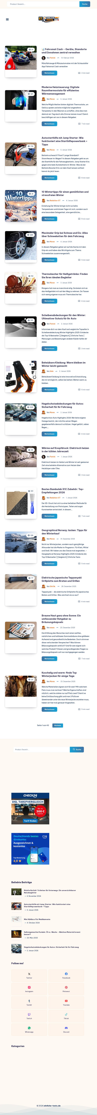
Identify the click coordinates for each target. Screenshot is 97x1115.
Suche (84, 4)
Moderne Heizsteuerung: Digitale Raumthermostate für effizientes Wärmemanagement (60, 90)
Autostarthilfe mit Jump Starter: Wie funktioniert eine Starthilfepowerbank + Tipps (64, 141)
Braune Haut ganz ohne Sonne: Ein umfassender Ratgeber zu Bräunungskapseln (61, 619)
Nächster (57, 725)
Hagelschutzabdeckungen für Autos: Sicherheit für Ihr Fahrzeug (51, 947)
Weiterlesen (50, 73)
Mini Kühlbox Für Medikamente (37, 919)
